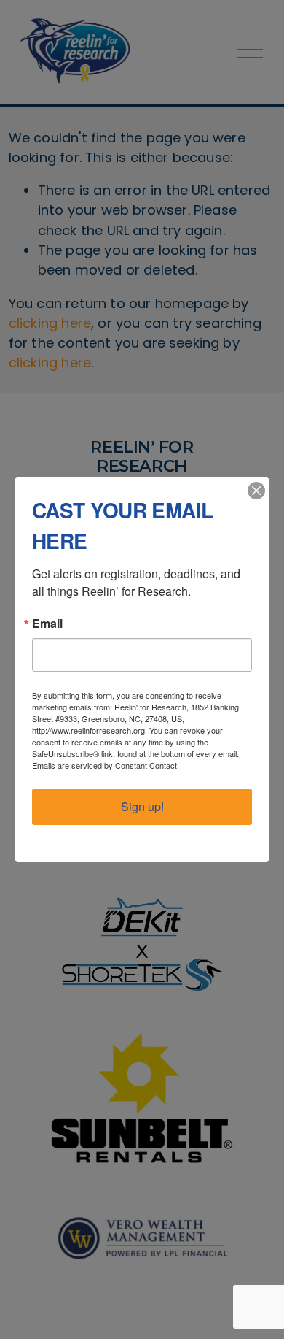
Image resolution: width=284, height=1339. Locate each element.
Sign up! (142, 806)
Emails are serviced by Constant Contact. (105, 765)
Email (47, 623)
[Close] (256, 490)
